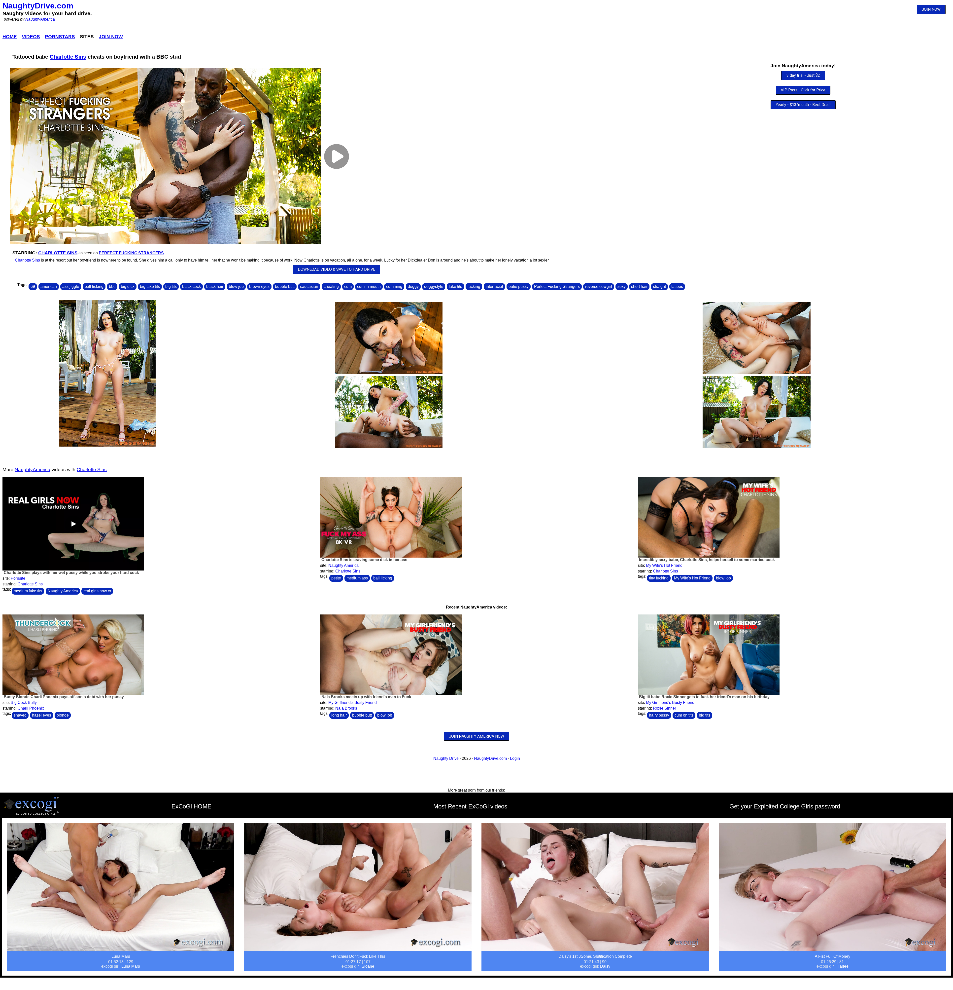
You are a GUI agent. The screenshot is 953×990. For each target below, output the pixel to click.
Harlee (843, 966)
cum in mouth (369, 286)
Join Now (111, 36)
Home (9, 36)
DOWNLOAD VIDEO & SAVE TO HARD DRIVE (336, 269)
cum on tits (684, 715)
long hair (339, 715)
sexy (621, 286)
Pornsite (18, 578)
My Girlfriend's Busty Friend (352, 702)
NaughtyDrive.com (37, 5)
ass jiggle (70, 286)
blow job (236, 286)
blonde (63, 715)
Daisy (605, 966)
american (48, 286)
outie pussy (519, 286)
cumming (394, 286)
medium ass (357, 578)
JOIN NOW (931, 9)
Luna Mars (120, 956)
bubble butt (285, 286)
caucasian (309, 286)
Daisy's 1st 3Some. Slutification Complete (595, 956)
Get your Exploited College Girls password (784, 806)
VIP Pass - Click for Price (803, 90)
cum (348, 286)
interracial (494, 286)
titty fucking (659, 578)
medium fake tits (28, 591)
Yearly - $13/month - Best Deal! (803, 104)
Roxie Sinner (664, 708)
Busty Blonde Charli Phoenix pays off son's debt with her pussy (64, 697)
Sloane (368, 966)
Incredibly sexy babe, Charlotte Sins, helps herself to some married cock (707, 560)
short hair (639, 286)
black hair (214, 286)
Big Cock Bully (24, 702)
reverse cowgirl (598, 286)
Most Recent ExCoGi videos (470, 806)
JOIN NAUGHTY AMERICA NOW (476, 736)
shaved (20, 715)
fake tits (455, 286)
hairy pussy (659, 715)
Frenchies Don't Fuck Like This (358, 956)
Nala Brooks (346, 708)
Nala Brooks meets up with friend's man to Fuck (366, 697)
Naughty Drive (446, 758)
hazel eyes (41, 715)
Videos (31, 36)
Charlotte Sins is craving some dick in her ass (364, 560)
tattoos (677, 286)
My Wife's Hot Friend (664, 565)
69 (33, 286)
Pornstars (60, 36)
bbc (112, 286)
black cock (191, 286)
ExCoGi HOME (191, 806)
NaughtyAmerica (40, 19)
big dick (128, 286)
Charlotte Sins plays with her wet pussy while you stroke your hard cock (71, 573)
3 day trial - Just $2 (803, 75)
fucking (474, 286)
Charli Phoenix (31, 708)
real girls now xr (97, 591)
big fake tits (150, 286)
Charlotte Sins (68, 57)
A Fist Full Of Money (832, 956)
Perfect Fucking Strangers (131, 253)
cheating (331, 286)
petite (336, 578)
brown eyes (259, 286)
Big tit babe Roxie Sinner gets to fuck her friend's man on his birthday (704, 697)
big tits (171, 286)
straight (659, 286)
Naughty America (63, 591)
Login (515, 758)
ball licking (94, 286)
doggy (413, 286)
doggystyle (433, 286)
